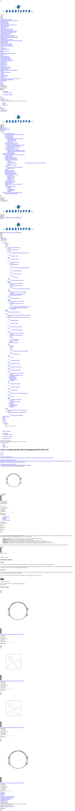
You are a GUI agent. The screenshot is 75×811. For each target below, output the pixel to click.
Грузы (9, 160)
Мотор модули (10, 177)
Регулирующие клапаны (10, 180)
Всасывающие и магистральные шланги (16, 138)
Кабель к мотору (11, 168)
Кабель (6, 166)
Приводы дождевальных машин (11, 174)
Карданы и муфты (11, 176)
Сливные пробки (8, 182)
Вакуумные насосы (9, 136)
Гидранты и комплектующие (11, 158)
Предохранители (11, 190)
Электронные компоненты (10, 186)
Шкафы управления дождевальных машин (13, 184)
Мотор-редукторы (11, 178)
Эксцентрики (10, 141)
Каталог (2, 131)
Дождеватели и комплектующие (11, 159)
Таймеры (9, 191)
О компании (2, 794)
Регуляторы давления (12, 162)
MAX (4, 103)
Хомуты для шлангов (12, 140)
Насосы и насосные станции (8, 133)
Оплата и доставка (6, 519)
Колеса (6, 169)
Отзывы (4, 518)
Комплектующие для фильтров (11, 193)
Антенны (9, 187)
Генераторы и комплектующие (9, 153)
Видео (36, 162)
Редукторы (10, 179)
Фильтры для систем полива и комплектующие (12, 192)
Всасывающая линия (9, 137)
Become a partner (28, 162)
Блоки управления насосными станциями (16, 144)
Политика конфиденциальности (8, 806)
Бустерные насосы (9, 135)
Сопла (9, 163)
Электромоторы (11, 152)
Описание (5, 517)
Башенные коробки (9, 155)
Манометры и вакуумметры (10, 172)
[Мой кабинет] (1, 233)
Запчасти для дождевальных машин (7, 796)
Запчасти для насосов (9, 148)
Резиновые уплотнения (10, 181)
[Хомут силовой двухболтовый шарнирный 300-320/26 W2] (13, 492)
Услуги (33, 162)
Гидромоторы (10, 175)
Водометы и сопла (9, 156)
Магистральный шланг (10, 171)
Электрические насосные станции (12, 149)
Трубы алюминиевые (12, 139)
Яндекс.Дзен (5, 104)
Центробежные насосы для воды (7, 797)
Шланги (7, 185)
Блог (39, 162)
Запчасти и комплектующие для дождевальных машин (14, 154)
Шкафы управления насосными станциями (16, 151)
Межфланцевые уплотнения (11, 157)
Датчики (9, 188)
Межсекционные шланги (10, 173)
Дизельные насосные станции (11, 143)
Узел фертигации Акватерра (13, 147)
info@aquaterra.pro (5, 99)
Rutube (4, 102)
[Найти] (1, 17)
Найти (2, 808)
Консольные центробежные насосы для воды (14, 134)
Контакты (42, 162)
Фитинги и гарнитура (12, 165)
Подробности (3, 510)
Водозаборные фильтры (5, 799)
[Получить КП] (1, 591)
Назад (7, 243)
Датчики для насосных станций (11, 142)
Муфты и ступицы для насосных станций (16, 150)
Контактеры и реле (11, 189)
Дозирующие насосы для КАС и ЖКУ (13, 146)
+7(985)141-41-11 (4, 85)
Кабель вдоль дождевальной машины (15, 167)
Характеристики (6, 516)
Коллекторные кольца (9, 170)
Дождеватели (10, 161)
